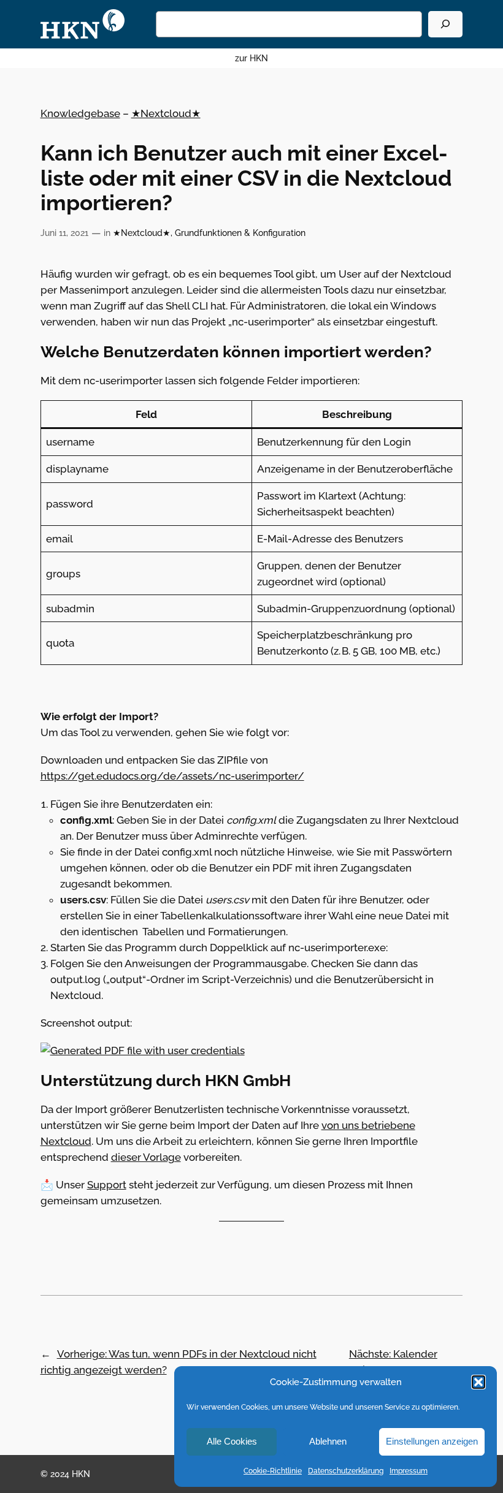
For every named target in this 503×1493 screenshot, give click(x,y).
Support (106, 1185)
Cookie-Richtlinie (273, 1471)
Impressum (409, 1471)
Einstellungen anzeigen (432, 1441)
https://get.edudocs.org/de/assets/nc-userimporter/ (172, 776)
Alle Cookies (232, 1441)
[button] (478, 1382)
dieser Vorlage (146, 1157)
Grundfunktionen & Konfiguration (240, 232)
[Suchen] (445, 24)
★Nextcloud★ (166, 113)
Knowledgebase (80, 113)
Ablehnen (328, 1441)
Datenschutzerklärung (345, 1471)
